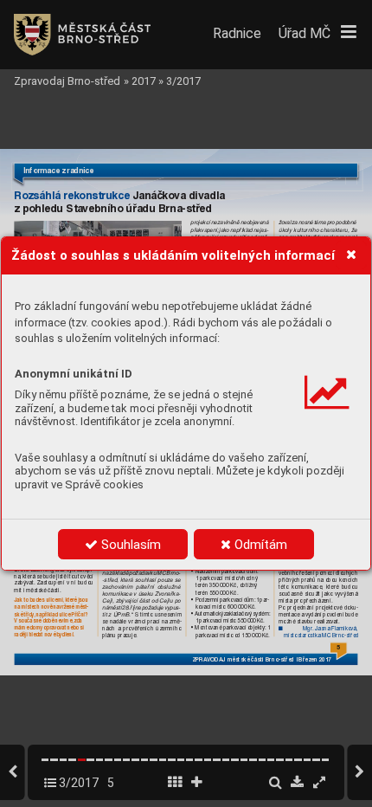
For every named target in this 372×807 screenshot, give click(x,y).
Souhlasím (129, 544)
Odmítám (259, 544)
